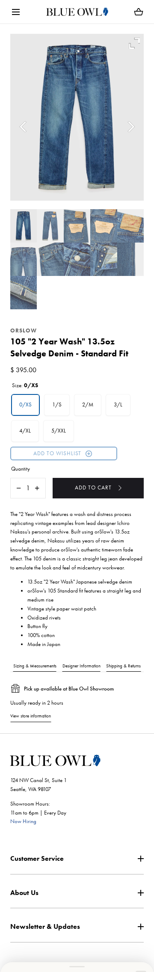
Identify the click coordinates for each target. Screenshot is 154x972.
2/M (87, 404)
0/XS (25, 404)
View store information (30, 716)
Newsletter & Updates (45, 926)
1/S (57, 404)
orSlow (23, 330)
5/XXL (58, 430)
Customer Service (37, 858)
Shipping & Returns (123, 666)
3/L (118, 404)
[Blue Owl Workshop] (77, 12)
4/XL (25, 430)
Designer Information (81, 666)
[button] (15, 11)
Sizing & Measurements (34, 666)
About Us (24, 892)
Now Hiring (23, 821)
